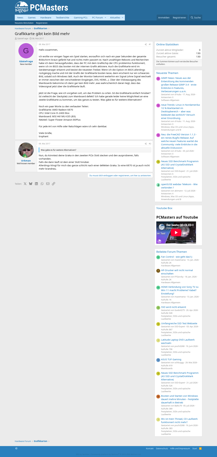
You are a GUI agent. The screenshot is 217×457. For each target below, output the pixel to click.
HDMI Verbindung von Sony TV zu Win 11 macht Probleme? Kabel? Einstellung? (179, 290)
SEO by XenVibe (82, 454)
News (20, 17)
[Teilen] (146, 44)
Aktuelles (115, 17)
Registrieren (41, 22)
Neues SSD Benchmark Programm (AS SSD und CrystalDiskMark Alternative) (180, 164)
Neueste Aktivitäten (24, 22)
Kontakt (150, 448)
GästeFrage (22, 38)
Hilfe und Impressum (180, 448)
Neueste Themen (167, 73)
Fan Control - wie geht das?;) (176, 256)
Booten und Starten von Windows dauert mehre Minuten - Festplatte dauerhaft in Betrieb (180, 399)
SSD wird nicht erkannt (173, 307)
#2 (150, 143)
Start (194, 448)
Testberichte (62, 17)
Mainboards (167, 368)
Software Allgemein (170, 100)
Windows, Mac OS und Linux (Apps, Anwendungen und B (177, 128)
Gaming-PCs (80, 17)
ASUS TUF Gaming (171, 359)
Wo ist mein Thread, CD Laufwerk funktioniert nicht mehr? (179, 420)
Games (32, 17)
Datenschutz (162, 448)
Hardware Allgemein (170, 265)
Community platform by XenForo (116, 454)
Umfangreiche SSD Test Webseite (179, 323)
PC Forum (97, 17)
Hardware (45, 17)
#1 (150, 44)
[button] (105, 17)
